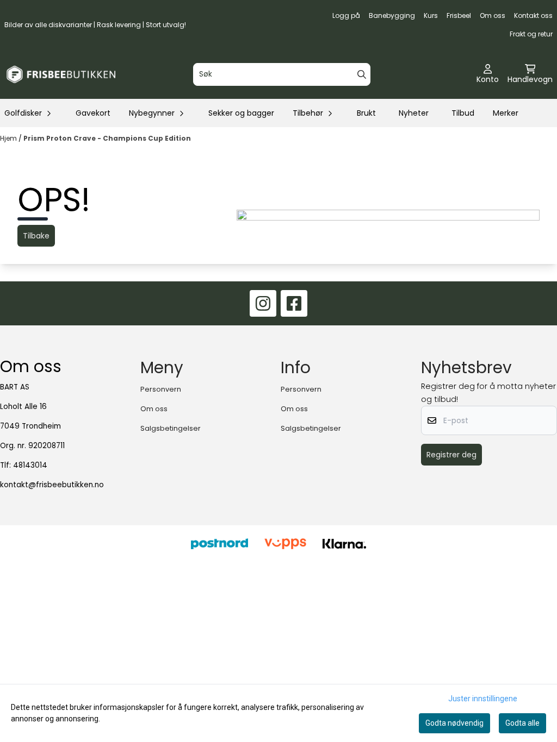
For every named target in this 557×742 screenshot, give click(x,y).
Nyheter (414, 113)
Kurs (431, 15)
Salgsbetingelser (170, 428)
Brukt (366, 113)
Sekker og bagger (241, 113)
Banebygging (392, 15)
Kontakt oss (533, 15)
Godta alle (522, 723)
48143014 (30, 465)
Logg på (346, 15)
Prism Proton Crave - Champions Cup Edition (107, 138)
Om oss (492, 15)
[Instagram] (263, 303)
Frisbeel (459, 15)
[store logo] (61, 74)
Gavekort (93, 113)
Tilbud (462, 113)
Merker (505, 113)
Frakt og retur (531, 34)
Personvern (160, 389)
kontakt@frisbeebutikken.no (52, 485)
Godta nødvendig (454, 723)
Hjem (9, 138)
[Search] (361, 74)
